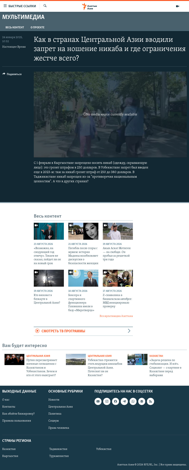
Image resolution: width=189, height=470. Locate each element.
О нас (5, 399)
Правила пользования (16, 420)
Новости (53, 399)
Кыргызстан (10, 456)
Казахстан (156, 356)
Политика (54, 413)
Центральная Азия (38, 356)
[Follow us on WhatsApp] (133, 401)
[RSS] (150, 401)
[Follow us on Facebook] (115, 401)
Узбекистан (103, 449)
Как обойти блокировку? (18, 413)
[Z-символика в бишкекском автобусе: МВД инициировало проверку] (118, 278)
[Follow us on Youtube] (98, 401)
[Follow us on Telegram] (124, 401)
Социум (53, 420)
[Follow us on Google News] (141, 401)
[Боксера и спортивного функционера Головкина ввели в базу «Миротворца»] (83, 278)
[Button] (12, 75)
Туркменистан (59, 456)
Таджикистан (58, 449)
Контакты (8, 406)
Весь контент (15, 27)
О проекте (37, 27)
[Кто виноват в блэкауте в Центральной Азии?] (49, 278)
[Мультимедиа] (177, 6)
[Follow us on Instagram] (106, 401)
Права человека (58, 427)
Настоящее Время (14, 46)
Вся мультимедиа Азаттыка (116, 316)
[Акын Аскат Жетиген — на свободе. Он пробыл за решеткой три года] (118, 231)
